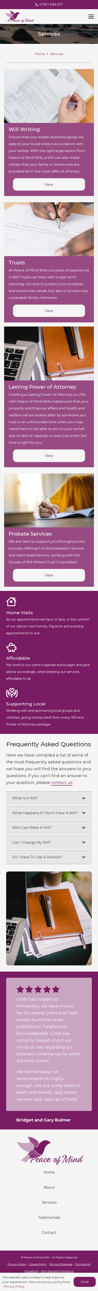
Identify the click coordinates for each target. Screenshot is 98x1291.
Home (49, 1241)
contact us (61, 782)
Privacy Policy (14, 1286)
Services (49, 1271)
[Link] (19, 16)
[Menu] (91, 16)
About (49, 1256)
